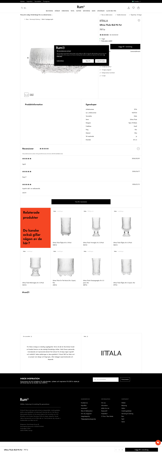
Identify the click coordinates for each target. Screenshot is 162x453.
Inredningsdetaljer (127, 411)
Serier (123, 421)
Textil (123, 419)
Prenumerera (125, 379)
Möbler (124, 403)
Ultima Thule (133, 119)
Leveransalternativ (135, 51)
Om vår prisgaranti (86, 413)
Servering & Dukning (127, 413)
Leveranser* (84, 408)
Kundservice (84, 403)
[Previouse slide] (28, 58)
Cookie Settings (60, 60)
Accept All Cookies (100, 61)
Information (104, 405)
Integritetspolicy (85, 416)
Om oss (103, 403)
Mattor (123, 408)
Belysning (124, 405)
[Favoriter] (133, 8)
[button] (137, 1)
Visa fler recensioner (81, 202)
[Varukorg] (138, 8)
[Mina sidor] (128, 8)
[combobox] (136, 1)
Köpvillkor (84, 405)
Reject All (88, 61)
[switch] (81, 149)
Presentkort (104, 413)
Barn (123, 416)
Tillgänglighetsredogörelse (88, 419)
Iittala (135, 116)
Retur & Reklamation (86, 411)
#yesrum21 (104, 411)
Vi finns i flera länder (107, 416)
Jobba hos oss (105, 408)
